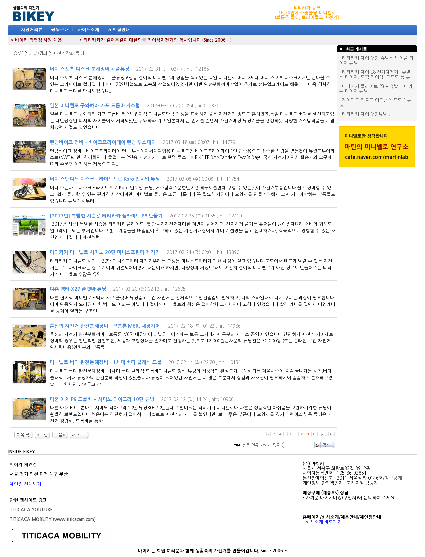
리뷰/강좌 (38, 53)
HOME (17, 53)
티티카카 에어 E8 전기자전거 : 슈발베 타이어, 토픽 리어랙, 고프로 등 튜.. (375, 74)
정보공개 (393, 478)
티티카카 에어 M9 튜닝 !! (366, 114)
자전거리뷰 (31, 30)
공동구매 (60, 30)
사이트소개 (88, 30)
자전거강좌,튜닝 (68, 53)
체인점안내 (119, 30)
